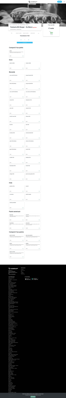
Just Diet (9, 391)
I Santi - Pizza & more (11, 377)
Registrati (59, 1)
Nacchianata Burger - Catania (12, 392)
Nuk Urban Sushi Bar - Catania (12, 374)
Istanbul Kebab (10, 338)
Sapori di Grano (10, 319)
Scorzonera (9, 380)
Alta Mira (9, 280)
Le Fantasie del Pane (11, 362)
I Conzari (9, 295)
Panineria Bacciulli (10, 327)
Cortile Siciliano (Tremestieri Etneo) (13, 309)
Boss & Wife (10, 314)
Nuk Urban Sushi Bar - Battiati (12, 355)
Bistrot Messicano (10, 296)
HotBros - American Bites (11, 340)
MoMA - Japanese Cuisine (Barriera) (13, 342)
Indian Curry (9, 317)
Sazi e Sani (9, 370)
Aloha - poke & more (11, 291)
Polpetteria (9, 363)
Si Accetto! (33, 396)
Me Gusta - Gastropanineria (12, 385)
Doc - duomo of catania (11, 334)
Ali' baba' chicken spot (11, 346)
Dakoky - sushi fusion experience (12, 323)
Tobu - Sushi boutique (11, 387)
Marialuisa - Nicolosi (11, 315)
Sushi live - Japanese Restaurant (12, 351)
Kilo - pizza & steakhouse (11, 283)
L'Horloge (9, 318)
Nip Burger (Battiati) (11, 328)
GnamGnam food (10, 358)
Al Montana (9, 281)
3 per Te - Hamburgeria (11, 329)
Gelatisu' (9, 381)
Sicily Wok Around (10, 294)
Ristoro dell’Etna (10, 320)
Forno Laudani (10, 331)
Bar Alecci (9, 390)
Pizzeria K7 (9, 293)
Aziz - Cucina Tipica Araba (11, 298)
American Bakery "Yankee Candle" (12, 292)
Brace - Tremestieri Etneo (11, 339)
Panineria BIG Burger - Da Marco (12, 368)
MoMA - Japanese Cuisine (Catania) (13, 354)
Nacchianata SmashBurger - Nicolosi (13, 365)
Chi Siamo (22, 269)
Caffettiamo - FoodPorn (11, 388)
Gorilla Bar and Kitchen (11, 316)
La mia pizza (10, 352)
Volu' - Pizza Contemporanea (12, 326)
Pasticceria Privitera (11, 303)
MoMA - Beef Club (10, 311)
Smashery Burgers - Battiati (12, 333)
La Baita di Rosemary (11, 307)
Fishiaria (9, 375)
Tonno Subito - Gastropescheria (12, 279)
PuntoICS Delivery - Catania (12, 345)
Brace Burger (10, 389)
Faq (21, 271)
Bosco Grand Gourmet (11, 305)
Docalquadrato (10, 332)
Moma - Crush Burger (11, 299)
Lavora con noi (23, 270)
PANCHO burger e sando (11, 341)
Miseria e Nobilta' (10, 373)
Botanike (9, 369)
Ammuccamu (10, 364)
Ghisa (9, 304)
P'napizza (9, 344)
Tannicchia (9, 335)
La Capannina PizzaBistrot (11, 322)
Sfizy (9, 308)
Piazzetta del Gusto (11, 310)
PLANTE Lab (10, 382)
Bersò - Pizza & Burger (11, 378)
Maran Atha (9, 330)
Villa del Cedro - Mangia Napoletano (13, 306)
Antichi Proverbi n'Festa (11, 321)
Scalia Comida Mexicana (11, 386)
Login (64, 1)
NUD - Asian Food (10, 284)
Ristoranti (10, 24)
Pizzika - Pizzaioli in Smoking (12, 282)
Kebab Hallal (10, 357)
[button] (38, 33)
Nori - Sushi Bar (10, 350)
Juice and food (10, 343)
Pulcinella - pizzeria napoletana (12, 297)
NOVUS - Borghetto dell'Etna (12, 286)
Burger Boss (10, 353)
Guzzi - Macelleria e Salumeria (12, 285)
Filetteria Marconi (10, 367)
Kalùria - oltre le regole (11, 366)
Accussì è (9, 379)
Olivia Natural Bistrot (11, 287)
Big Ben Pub (10, 376)
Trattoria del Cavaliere (11, 356)
